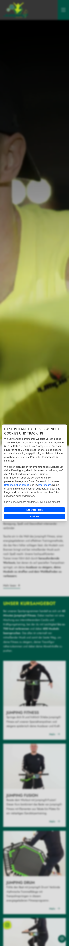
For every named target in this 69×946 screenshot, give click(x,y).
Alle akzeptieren (34, 509)
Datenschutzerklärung (16, 484)
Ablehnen (34, 516)
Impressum (44, 484)
